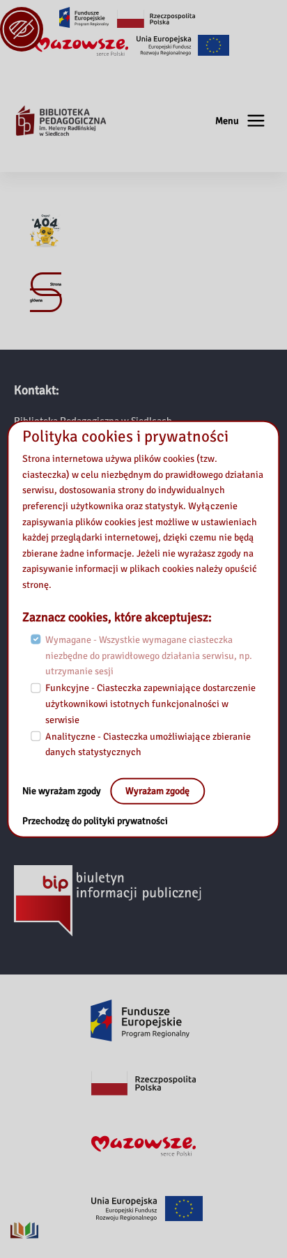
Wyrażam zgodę (157, 791)
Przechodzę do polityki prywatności (95, 821)
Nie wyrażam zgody (62, 791)
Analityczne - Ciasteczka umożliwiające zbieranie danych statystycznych (148, 745)
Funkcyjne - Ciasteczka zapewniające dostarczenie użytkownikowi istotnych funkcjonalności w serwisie (150, 703)
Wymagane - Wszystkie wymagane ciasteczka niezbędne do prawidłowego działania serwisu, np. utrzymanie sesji (148, 655)
